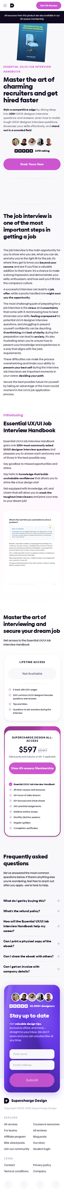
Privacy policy (42, 1165)
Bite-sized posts (14, 1143)
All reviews (40, 1130)
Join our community (16, 1149)
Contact (9, 1165)
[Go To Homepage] (7, 5)
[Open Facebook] (40, 1184)
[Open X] (24, 1184)
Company (39, 1171)
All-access (10, 1124)
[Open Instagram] (8, 1184)
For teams (10, 1130)
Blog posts (40, 1137)
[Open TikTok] (56, 1184)
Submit (32, 1080)
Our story (39, 1143)
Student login (42, 1149)
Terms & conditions (16, 1171)
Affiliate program (15, 1137)
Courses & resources (46, 1124)
